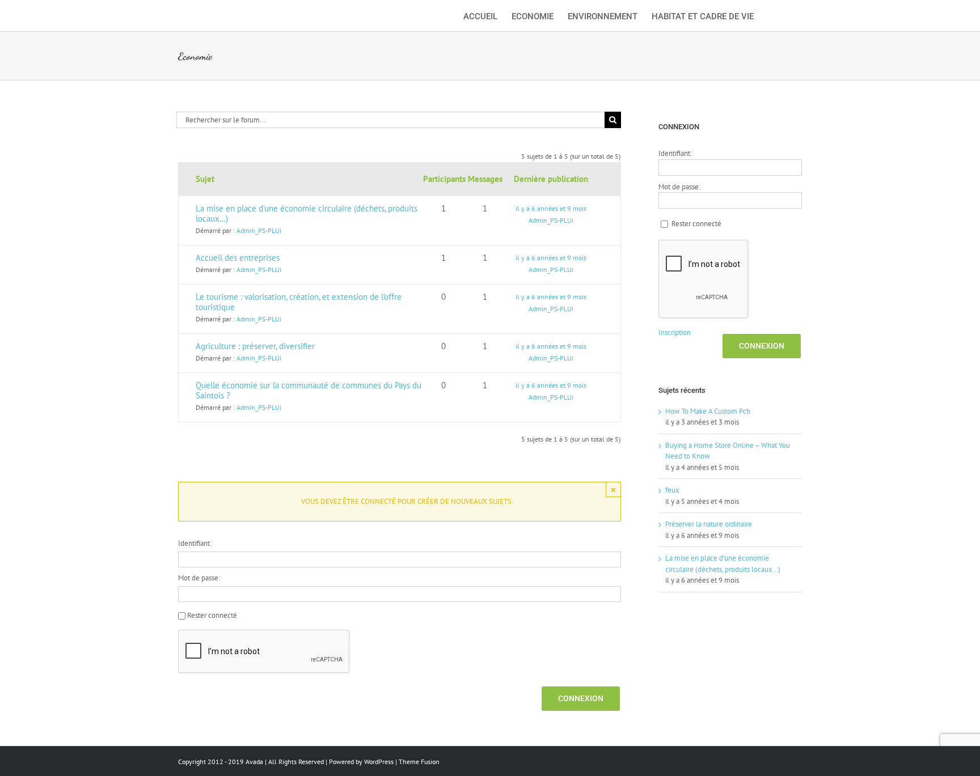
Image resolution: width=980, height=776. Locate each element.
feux (672, 490)
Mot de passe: (199, 578)
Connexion (580, 698)
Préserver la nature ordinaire (708, 524)
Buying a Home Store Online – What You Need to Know (727, 450)
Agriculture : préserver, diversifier (255, 346)
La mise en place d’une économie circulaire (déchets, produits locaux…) (306, 213)
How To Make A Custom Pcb (707, 411)
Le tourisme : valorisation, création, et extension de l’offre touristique (299, 301)
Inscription (674, 332)
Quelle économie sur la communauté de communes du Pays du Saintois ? (308, 390)
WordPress (379, 761)
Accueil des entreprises (238, 257)
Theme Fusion (419, 761)
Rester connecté (212, 615)
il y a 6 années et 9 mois (551, 208)
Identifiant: (195, 543)
